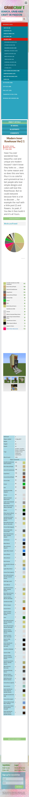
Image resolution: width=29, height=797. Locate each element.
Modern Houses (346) (10, 48)
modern (17, 448)
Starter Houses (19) (10, 65)
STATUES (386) (7, 86)
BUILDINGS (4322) (7, 24)
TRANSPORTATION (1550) (10, 94)
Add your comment (14, 739)
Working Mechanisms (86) (11, 98)
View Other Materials (12, 329)
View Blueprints (14, 218)
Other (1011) (7, 68)
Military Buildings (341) (10, 76)
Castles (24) (7, 28)
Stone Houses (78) (9, 45)
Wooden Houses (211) (10, 42)
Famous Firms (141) (9, 33)
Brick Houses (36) (9, 56)
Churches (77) (7, 30)
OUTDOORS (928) (7, 82)
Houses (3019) (7, 39)
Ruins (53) (6, 79)
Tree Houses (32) (9, 59)
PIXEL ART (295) (7, 90)
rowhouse (22, 450)
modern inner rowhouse (19, 452)
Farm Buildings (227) (9, 73)
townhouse (18, 454)
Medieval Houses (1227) (10, 50)
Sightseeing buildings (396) (11, 70)
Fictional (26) (7, 36)
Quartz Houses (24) (10, 53)
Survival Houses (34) (10, 62)
